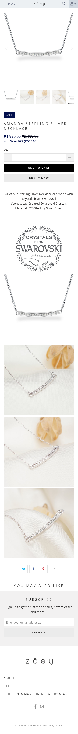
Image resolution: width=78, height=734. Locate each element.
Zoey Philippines (32, 725)
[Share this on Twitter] (24, 569)
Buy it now (39, 178)
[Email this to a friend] (53, 569)
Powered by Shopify (52, 725)
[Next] (71, 49)
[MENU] (2, 4)
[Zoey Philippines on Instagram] (42, 706)
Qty (6, 149)
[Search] (64, 4)
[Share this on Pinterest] (43, 569)
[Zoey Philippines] (39, 4)
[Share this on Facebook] (33, 569)
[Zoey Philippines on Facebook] (35, 706)
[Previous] (7, 49)
